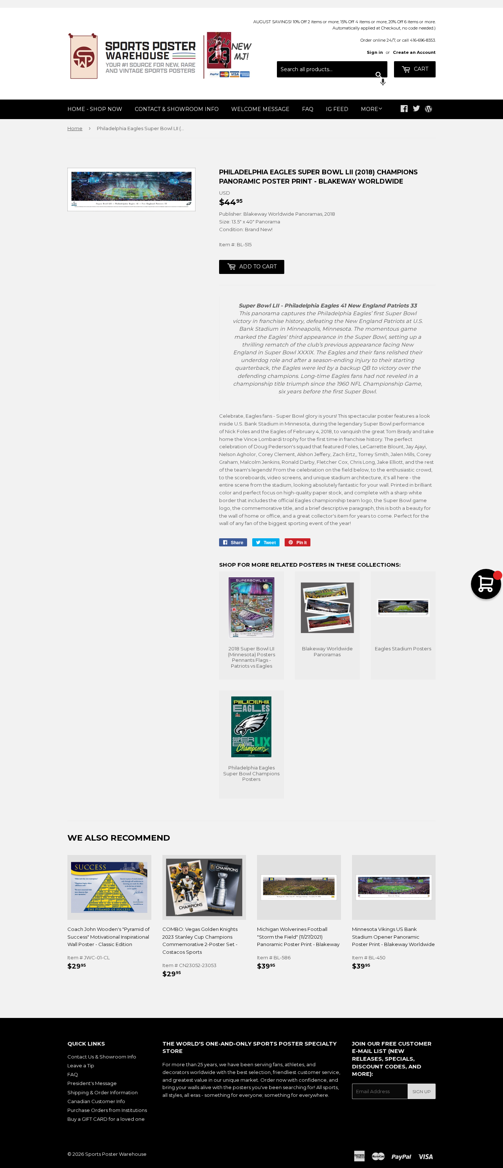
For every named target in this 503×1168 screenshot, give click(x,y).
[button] (332, 82)
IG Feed (337, 109)
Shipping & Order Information (102, 1092)
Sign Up (421, 1091)
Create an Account (414, 52)
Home (74, 128)
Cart (420, 69)
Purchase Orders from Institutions (107, 1110)
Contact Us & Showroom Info (101, 1057)
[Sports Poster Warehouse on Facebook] (404, 109)
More (369, 109)
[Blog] (428, 109)
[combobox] (332, 69)
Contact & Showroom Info (177, 109)
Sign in (375, 52)
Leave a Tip (80, 1065)
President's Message (92, 1083)
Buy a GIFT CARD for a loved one (106, 1119)
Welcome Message (260, 109)
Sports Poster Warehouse (116, 1154)
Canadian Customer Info (96, 1101)
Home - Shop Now (94, 109)
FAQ (307, 109)
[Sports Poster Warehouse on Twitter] (416, 109)
